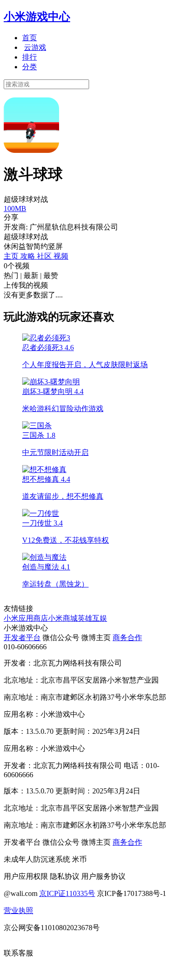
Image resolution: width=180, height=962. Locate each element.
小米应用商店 (26, 618)
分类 (29, 67)
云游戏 (35, 47)
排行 (29, 57)
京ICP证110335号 (67, 893)
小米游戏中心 (37, 17)
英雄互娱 (92, 618)
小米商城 (63, 618)
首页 (29, 38)
